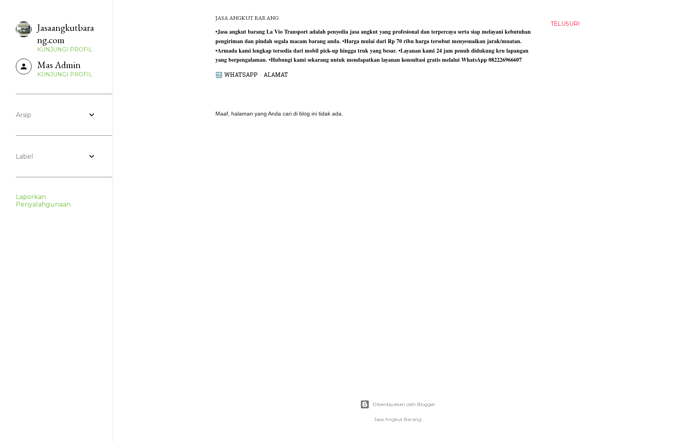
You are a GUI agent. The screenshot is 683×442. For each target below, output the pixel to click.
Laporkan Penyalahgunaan (43, 200)
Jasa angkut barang (247, 17)
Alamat (276, 75)
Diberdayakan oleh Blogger (404, 404)
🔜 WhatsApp (236, 75)
